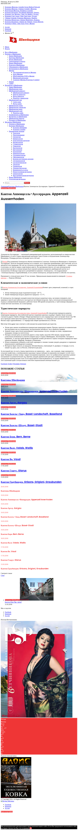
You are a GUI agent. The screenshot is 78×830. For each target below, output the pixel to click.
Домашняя (4, 186)
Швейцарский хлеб (15, 111)
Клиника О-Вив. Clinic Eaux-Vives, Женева (20, 23)
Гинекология (17, 166)
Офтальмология (18, 157)
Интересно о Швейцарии (13, 85)
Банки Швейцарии (15, 56)
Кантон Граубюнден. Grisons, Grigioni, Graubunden (31, 482)
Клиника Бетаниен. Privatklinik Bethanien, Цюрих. (22, 12)
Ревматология (18, 139)
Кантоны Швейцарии (16, 58)
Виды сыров (17, 104)
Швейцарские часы (15, 89)
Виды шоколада (18, 96)
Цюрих (11, 82)
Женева (11, 70)
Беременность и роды (20, 170)
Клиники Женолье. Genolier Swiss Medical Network (22, 7)
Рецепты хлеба (18, 113)
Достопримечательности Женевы (24, 72)
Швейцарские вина (15, 109)
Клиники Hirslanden (20, 128)
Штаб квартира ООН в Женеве (23, 76)
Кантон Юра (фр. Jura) (13, 602)
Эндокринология (19, 161)
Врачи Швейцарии (15, 177)
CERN (11, 83)
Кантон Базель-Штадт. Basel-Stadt (22, 425)
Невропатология (18, 153)
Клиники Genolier (19, 129)
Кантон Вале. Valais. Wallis (17, 448)
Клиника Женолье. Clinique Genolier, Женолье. (21, 9)
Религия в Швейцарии (17, 65)
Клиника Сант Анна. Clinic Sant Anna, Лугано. (21, 16)
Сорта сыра (17, 102)
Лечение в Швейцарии (17, 124)
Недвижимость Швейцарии (18, 69)
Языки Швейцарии (15, 63)
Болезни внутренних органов (23, 159)
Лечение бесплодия (20, 168)
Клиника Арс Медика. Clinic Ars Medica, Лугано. (22, 14)
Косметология (18, 142)
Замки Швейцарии (15, 87)
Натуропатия (17, 150)
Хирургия (16, 133)
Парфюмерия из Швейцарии (19, 115)
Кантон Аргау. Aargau (14, 402)
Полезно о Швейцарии (13, 54)
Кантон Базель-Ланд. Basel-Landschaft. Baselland (31, 414)
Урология (16, 164)
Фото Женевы (18, 74)
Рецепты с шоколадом (20, 98)
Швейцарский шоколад (17, 91)
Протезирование (18, 135)
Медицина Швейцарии (13, 122)
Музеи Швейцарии (15, 59)
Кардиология (17, 148)
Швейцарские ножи (16, 105)
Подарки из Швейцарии (17, 120)
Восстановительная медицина (23, 175)
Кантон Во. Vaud (11, 459)
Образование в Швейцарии (18, 67)
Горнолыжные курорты (17, 61)
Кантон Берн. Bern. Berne (15, 436)
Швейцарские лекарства (17, 107)
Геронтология (18, 174)
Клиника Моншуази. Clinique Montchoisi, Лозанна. (22, 20)
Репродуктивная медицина (22, 172)
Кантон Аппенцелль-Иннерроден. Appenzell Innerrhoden (34, 391)
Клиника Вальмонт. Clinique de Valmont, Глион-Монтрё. (24, 22)
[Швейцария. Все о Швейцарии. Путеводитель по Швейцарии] (21, 43)
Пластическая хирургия (21, 140)
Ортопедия (17, 137)
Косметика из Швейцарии (18, 116)
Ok (31, 828)
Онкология (17, 146)
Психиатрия (17, 151)
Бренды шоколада (19, 94)
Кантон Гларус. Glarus (14, 470)
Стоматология (18, 144)
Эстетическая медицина (17, 179)
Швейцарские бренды (16, 118)
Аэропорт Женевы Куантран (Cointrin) (26, 80)
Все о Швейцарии (11, 52)
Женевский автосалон (20, 78)
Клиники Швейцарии (16, 126)
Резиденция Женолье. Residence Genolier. (19, 11)
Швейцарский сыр (15, 100)
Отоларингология (19, 155)
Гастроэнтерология (19, 162)
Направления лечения (16, 131)
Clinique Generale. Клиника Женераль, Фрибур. (21, 18)
